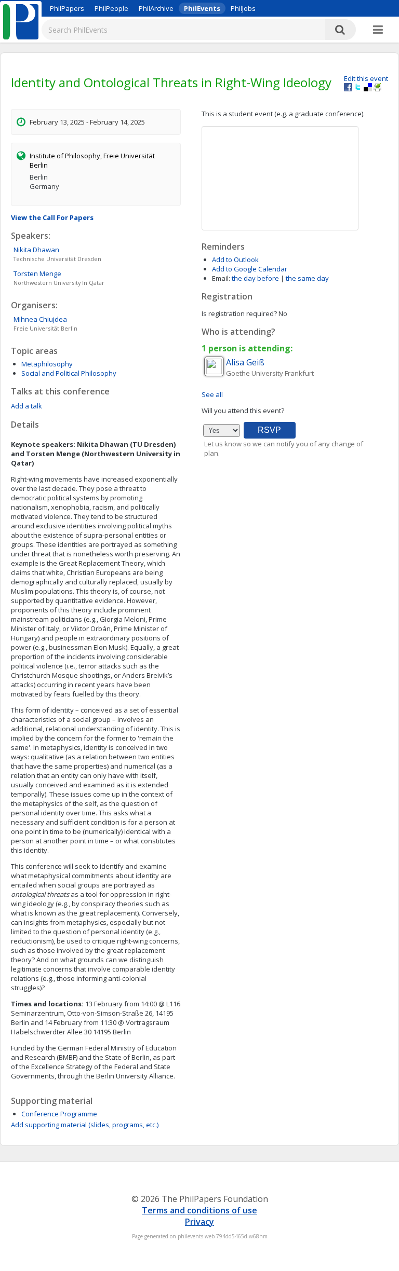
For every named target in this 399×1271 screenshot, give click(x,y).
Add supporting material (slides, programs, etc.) (84, 1124)
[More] (378, 30)
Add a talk (26, 406)
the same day (307, 278)
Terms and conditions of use (199, 1210)
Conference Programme (59, 1113)
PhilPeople (111, 8)
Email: (221, 278)
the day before (255, 278)
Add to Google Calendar (249, 269)
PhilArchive (156, 8)
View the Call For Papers (52, 217)
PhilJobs (243, 8)
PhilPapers (67, 8)
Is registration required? (239, 313)
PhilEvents (202, 8)
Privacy (199, 1221)
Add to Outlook (235, 259)
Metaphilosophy (47, 363)
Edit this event (366, 78)
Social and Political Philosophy (68, 373)
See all (212, 394)
